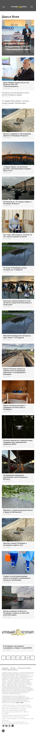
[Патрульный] (19, 9)
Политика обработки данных (10, 670)
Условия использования (24, 668)
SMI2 (17, 702)
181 (27, 658)
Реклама (13, 668)
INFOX (21, 702)
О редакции (5, 668)
